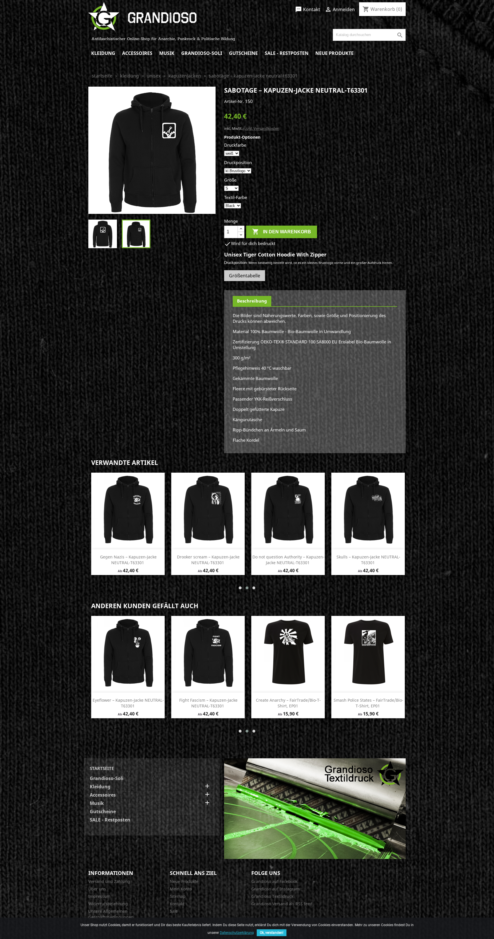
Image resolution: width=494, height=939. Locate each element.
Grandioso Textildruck (272, 896)
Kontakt (307, 9)
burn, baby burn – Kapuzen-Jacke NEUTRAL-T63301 (288, 559)
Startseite (102, 768)
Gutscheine (243, 53)
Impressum (99, 896)
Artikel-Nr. (234, 101)
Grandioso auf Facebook (274, 881)
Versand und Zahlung (109, 881)
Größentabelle (244, 275)
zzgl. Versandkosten (262, 128)
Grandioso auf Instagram (275, 889)
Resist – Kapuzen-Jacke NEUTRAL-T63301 (288, 703)
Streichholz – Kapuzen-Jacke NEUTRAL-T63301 (368, 559)
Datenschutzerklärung (237, 933)
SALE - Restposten (286, 53)
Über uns (97, 889)
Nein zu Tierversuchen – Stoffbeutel (368, 700)
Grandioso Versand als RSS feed (281, 903)
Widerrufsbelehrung (108, 903)
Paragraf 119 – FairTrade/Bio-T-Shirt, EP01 (128, 703)
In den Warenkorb (281, 231)
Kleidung (103, 53)
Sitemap (178, 896)
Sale (174, 911)
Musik (166, 53)
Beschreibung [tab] (252, 301)
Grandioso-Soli (201, 53)
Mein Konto (181, 889)
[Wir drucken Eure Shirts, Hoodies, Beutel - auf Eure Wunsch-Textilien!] (315, 808)
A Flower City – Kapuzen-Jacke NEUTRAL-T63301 (208, 559)
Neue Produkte (334, 53)
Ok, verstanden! (271, 933)
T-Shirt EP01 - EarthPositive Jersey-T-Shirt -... (208, 703)
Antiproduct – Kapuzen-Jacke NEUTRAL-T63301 (128, 559)
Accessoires (137, 53)
